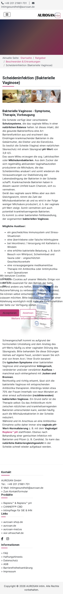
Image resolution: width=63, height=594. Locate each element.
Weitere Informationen (24, 318)
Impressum (45, 318)
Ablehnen (28, 312)
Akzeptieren (10, 312)
